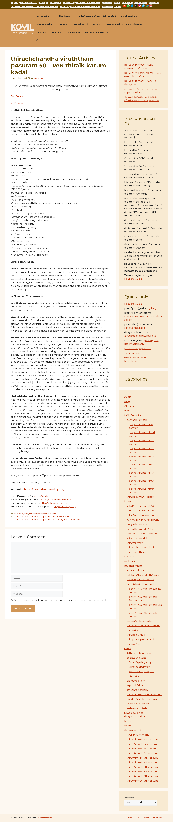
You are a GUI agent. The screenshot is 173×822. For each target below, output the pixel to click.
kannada (129, 556)
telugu (128, 721)
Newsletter (107, 7)
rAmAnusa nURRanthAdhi (142, 533)
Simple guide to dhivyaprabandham (85, 32)
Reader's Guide (133, 278)
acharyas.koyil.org (134, 327)
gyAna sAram (134, 676)
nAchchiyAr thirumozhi (140, 579)
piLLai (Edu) (55, 2)
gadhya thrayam (136, 657)
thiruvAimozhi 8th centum (142, 776)
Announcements (28, 7)
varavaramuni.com (135, 357)
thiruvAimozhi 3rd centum (142, 753)
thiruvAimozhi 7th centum (142, 771)
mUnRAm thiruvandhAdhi (142, 515)
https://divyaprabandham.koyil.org (44, 489)
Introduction (43, 16)
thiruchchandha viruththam (42, 513)
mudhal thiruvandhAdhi (141, 510)
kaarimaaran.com (134, 344)
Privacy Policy (133, 817)
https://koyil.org (42, 496)
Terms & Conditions (152, 817)
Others (97, 24)
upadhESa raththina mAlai (142, 699)
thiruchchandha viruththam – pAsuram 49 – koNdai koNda (42, 516)
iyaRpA (63, 24)
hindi (127, 410)
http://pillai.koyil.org (65, 506)
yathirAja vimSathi (137, 708)
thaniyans (64, 16)
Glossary (41, 32)
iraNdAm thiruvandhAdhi (141, 506)
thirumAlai (133, 630)
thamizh (129, 725)
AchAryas (43, 2)
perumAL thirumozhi (139, 621)
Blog (127, 401)
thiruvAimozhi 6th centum (142, 767)
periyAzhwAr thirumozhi (141, 584)
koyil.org (151, 308)
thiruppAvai (133, 644)
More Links (130, 361)
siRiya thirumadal (137, 538)
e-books (56, 32)
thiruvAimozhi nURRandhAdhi (144, 694)
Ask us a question (69, 7)
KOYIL (22, 27)
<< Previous (17, 103)
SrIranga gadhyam (140, 667)
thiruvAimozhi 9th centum (142, 780)
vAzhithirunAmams (138, 703)
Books (117, 2)
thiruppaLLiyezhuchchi (140, 639)
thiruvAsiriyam (135, 542)
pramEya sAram (136, 680)
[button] (37, 40)
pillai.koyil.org (152, 340)
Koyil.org (15, 2)
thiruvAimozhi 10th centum (143, 739)
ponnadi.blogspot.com (137, 348)
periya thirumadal (137, 524)
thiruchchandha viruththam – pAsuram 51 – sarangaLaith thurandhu (47, 519)
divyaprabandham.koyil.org (140, 336)
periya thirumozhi (137, 420)
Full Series (17, 96)
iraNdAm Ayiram (45, 24)
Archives (129, 797)
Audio (127, 397)
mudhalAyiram (129, 16)
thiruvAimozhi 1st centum (142, 744)
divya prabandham (90, 2)
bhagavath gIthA (71, 2)
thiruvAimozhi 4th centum (142, 757)
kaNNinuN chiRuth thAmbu (143, 575)
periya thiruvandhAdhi (140, 529)
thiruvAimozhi (80, 24)
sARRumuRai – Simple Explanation (124, 24)
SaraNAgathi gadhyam (142, 662)
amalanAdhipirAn (137, 570)
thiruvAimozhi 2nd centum (142, 748)
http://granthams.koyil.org (56, 499)
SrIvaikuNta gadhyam (141, 671)
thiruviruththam (136, 552)
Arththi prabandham (139, 653)
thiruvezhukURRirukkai (140, 547)
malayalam (130, 561)
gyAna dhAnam (139, 2)
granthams (107, 2)
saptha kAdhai (135, 685)
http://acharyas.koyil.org (54, 503)
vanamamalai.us (134, 353)
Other (127, 648)
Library (117, 7)
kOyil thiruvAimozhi (138, 734)
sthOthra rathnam (137, 690)
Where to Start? (29, 2)
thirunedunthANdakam (141, 496)
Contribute (94, 7)
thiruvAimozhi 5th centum (142, 762)
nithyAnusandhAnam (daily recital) (97, 16)
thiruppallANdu (136, 634)
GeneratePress (44, 817)
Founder (83, 7)
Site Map (126, 2)
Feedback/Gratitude (48, 7)
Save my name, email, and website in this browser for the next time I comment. (60, 600)
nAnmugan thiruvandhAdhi (143, 519)
